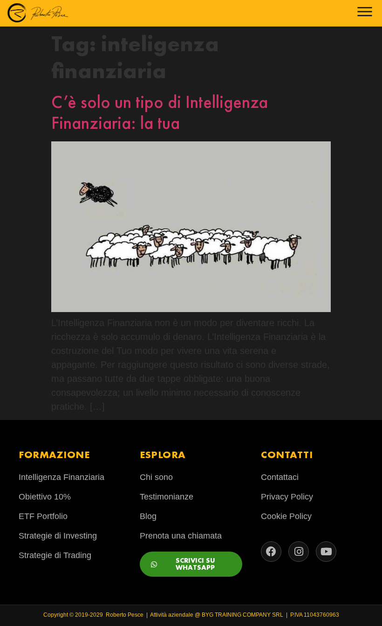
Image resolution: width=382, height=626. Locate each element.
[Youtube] (326, 551)
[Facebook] (271, 551)
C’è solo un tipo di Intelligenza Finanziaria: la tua (159, 112)
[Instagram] (298, 551)
